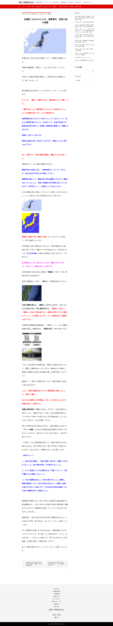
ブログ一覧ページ (56, 598)
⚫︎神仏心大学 (78, 2)
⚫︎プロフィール (47, 2)
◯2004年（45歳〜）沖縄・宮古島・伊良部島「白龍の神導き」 (84, 50)
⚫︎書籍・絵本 (55, 2)
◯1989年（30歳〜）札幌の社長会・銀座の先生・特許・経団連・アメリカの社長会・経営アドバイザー (84, 36)
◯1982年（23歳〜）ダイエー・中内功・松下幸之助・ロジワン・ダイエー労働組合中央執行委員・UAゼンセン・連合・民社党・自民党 (84, 31)
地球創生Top (56, 604)
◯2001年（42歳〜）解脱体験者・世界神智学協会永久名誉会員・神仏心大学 (84, 41)
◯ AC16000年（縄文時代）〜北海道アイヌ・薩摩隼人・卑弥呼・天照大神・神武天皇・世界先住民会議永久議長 (84, 18)
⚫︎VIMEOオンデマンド (88, 2)
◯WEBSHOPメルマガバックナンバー (82, 57)
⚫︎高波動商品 (63, 2)
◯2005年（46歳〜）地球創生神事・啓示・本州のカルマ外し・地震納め (36, 14)
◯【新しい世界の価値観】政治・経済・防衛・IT (84, 61)
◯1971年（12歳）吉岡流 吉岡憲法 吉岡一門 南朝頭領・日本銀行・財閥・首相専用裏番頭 (84, 25)
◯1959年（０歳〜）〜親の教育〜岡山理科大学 (84, 22)
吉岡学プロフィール (56, 601)
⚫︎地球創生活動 (39, 2)
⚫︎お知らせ (56, 588)
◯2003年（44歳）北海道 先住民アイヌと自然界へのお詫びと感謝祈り (84, 45)
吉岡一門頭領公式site (26, 2)
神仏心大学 (56, 606)
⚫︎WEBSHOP (70, 2)
